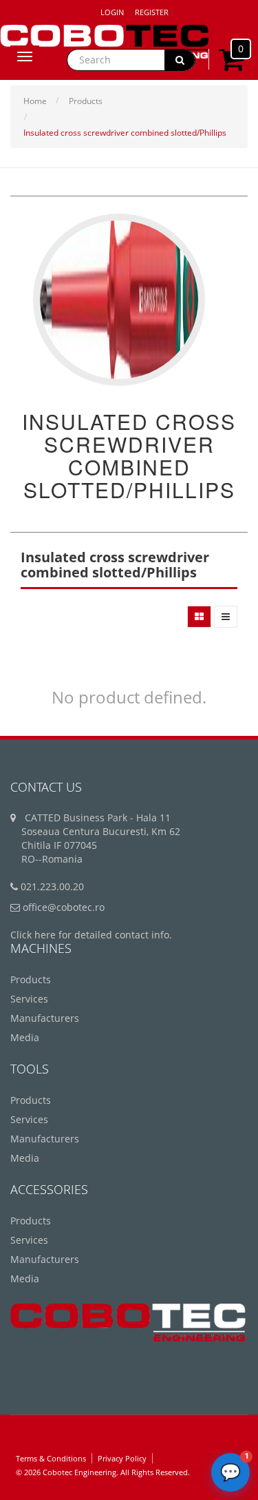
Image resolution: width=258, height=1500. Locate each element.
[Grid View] (199, 617)
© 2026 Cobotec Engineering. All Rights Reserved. (103, 1472)
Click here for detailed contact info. (91, 934)
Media (24, 1037)
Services (29, 998)
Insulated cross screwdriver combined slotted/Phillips (124, 132)
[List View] (225, 617)
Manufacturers (44, 1018)
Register (152, 12)
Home (35, 101)
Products (86, 101)
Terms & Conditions (51, 1458)
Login (112, 12)
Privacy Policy (122, 1458)
